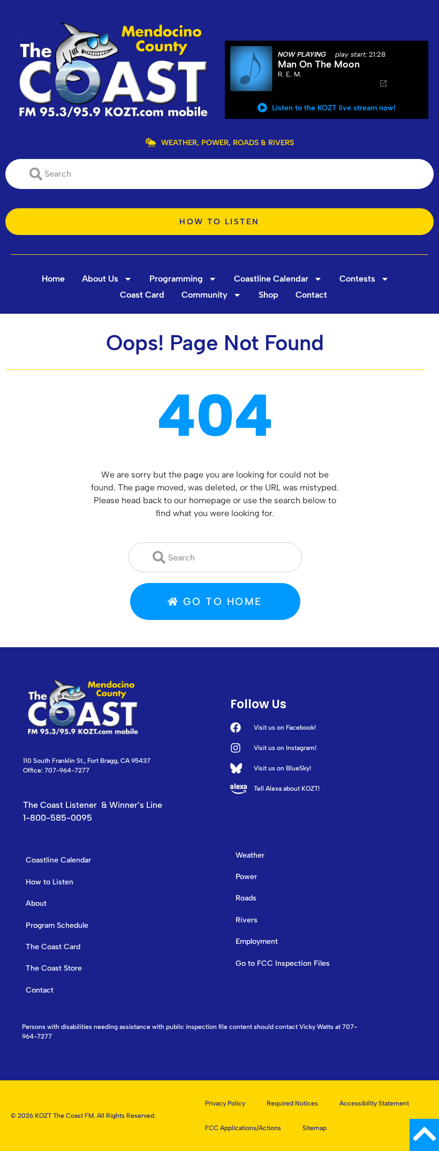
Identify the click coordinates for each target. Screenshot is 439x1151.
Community (204, 295)
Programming (176, 279)
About (36, 903)
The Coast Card (53, 947)
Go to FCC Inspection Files (283, 963)
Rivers (247, 920)
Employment (257, 941)
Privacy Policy (225, 1103)
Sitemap (314, 1128)
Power (246, 877)
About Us (100, 279)
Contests (357, 279)
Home (53, 279)
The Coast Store (54, 968)
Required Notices (292, 1103)
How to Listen (49, 882)
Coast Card (142, 295)
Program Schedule (57, 925)
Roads (246, 898)
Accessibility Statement (374, 1103)
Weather (250, 855)
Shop (268, 295)
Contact (311, 295)
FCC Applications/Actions (243, 1128)
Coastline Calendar (271, 279)
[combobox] (219, 174)
